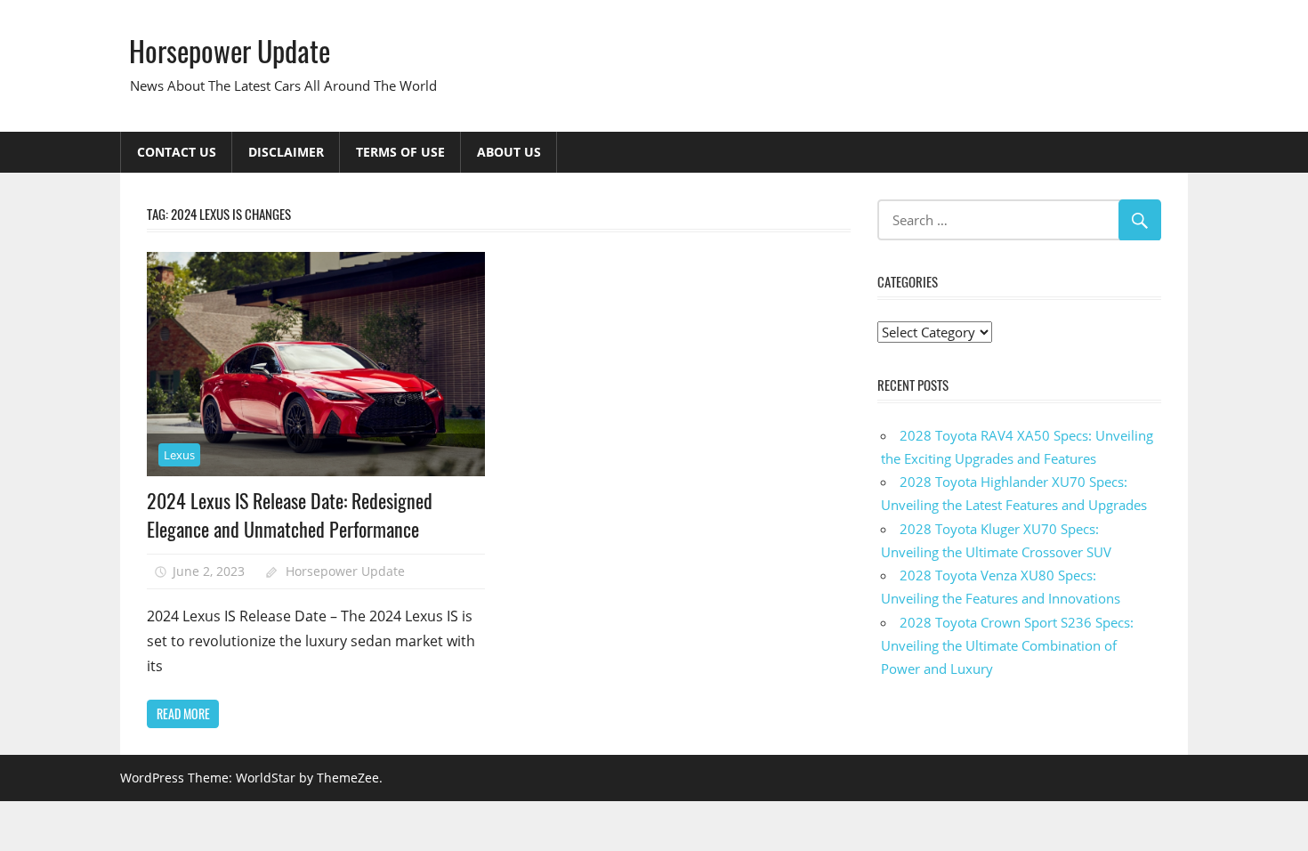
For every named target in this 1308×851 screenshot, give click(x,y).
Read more (183, 713)
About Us (509, 151)
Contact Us (176, 151)
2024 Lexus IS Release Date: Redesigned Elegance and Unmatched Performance (289, 514)
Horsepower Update (229, 50)
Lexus (179, 455)
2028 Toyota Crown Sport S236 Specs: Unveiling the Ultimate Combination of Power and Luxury (1007, 645)
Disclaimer (286, 151)
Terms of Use (400, 151)
